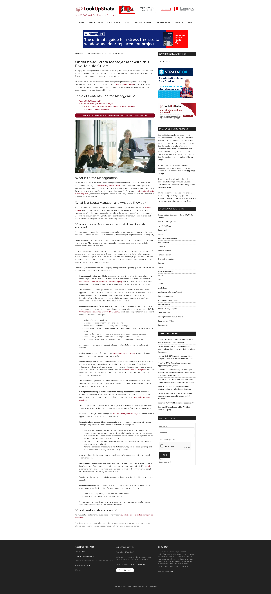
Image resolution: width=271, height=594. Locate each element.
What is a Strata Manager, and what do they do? (96, 104)
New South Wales (164, 226)
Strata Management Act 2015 (109, 186)
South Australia (163, 242)
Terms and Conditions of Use (85, 556)
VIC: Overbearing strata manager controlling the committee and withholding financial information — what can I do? (176, 372)
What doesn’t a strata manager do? (96, 109)
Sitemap (78, 570)
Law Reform (162, 288)
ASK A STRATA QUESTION (125, 547)
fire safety (148, 466)
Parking (160, 267)
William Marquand (164, 346)
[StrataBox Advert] (175, 97)
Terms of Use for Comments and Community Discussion (94, 561)
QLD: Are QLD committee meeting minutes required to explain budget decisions (175, 396)
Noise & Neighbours (165, 271)
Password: (163, 433)
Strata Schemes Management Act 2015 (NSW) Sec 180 (99, 312)
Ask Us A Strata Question (167, 222)
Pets (159, 280)
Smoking (161, 263)
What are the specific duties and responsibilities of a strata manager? (109, 107)
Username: (163, 426)
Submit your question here (137, 564)
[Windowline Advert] (135, 47)
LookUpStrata (95, 9)
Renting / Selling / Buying (167, 309)
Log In (164, 455)
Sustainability (163, 325)
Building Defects (164, 304)
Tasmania (161, 247)
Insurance (161, 276)
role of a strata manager (125, 84)
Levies (160, 284)
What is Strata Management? (90, 101)
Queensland (162, 230)
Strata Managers (164, 313)
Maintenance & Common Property (170, 292)
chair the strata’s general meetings (125, 414)
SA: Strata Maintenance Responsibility (180, 403)
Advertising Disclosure (82, 565)
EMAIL (172, 571)
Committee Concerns (165, 296)
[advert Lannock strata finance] (157, 13)
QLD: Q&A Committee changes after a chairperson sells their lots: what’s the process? (176, 349)
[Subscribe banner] (177, 121)
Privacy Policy (80, 552)
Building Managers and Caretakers (170, 317)
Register (162, 459)
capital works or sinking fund (135, 370)
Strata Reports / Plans (166, 321)
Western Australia (164, 251)
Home (77, 53)
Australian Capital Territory (167, 238)
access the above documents (124, 353)
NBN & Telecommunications (168, 300)
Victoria (160, 234)
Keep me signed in (168, 440)
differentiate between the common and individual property (100, 282)
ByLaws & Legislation (166, 259)
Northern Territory (164, 255)
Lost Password (165, 462)
